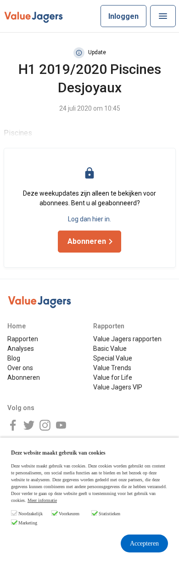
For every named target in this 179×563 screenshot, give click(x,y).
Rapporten (22, 339)
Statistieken (109, 513)
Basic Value (110, 348)
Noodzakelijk (30, 513)
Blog (13, 358)
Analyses (20, 348)
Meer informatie (42, 500)
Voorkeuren (69, 513)
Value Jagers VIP (117, 387)
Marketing (27, 522)
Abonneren (23, 377)
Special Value (112, 358)
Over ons (20, 368)
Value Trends (112, 368)
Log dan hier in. (89, 219)
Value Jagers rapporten (127, 339)
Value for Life (112, 377)
